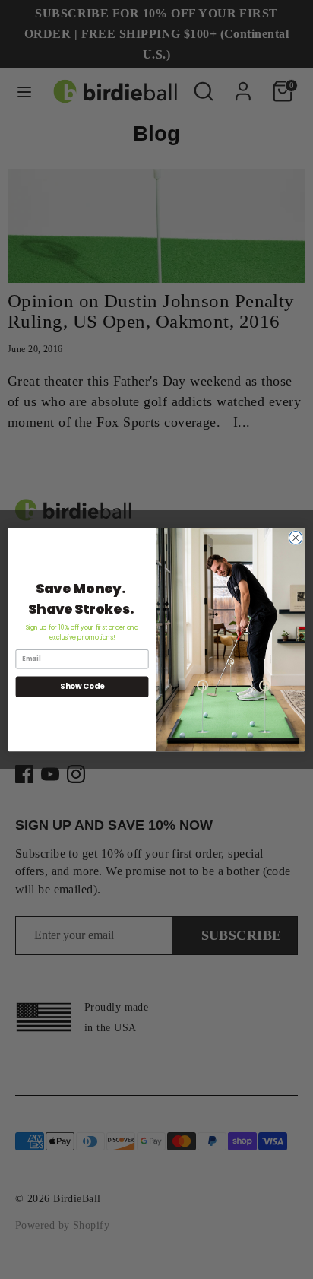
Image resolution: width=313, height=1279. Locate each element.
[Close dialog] (295, 537)
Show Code (82, 686)
